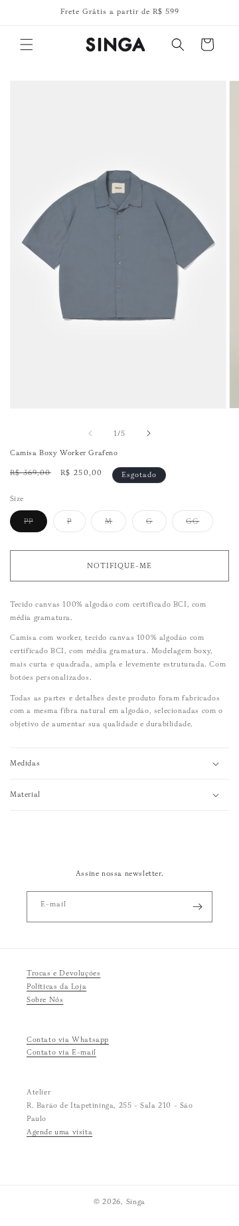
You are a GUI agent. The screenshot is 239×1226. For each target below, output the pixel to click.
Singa (136, 1201)
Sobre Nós (45, 999)
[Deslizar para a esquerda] (90, 433)
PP (35, 524)
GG (199, 524)
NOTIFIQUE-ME (119, 565)
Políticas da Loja (56, 986)
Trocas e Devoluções (63, 972)
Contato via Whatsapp (68, 1039)
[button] (26, 44)
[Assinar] (197, 906)
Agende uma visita (59, 1131)
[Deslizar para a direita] (148, 433)
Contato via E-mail (61, 1052)
